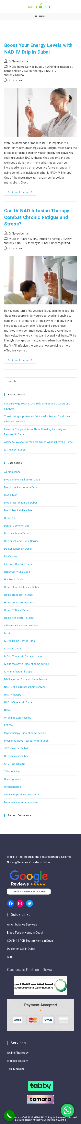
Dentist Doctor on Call (16, 525)
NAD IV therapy (33, 70)
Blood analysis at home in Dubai (22, 479)
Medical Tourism (17, 1060)
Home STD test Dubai (16, 610)
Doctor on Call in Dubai (21, 948)
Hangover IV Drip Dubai (17, 571)
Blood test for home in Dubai (20, 502)
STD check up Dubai (16, 748)
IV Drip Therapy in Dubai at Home (23, 656)
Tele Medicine (16, 1068)
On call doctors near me (17, 717)
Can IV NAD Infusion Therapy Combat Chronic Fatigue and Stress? (36, 217)
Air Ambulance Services (22, 924)
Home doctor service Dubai (19, 602)
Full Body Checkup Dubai (18, 564)
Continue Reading (21, 193)
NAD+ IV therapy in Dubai (32, 243)
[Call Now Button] (9, 1115)
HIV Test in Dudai (14, 579)
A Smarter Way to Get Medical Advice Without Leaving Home (38, 442)
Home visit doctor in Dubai (19, 617)
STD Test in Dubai (14, 763)
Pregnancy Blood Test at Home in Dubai (26, 740)
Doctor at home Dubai (16, 533)
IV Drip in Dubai (18, 238)
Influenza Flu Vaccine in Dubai (21, 625)
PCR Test (9, 725)
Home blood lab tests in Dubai (21, 587)
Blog (10, 956)
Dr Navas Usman (19, 61)
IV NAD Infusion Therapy (45, 238)
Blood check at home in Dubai (21, 487)
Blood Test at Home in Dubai (25, 932)
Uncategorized (60, 243)
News (7, 710)
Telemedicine (11, 771)
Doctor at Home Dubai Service (21, 541)
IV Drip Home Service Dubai (25, 66)
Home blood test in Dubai (18, 594)
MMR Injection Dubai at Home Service (25, 679)
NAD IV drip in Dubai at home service (24, 686)
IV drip (7, 633)
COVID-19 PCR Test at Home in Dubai (30, 940)
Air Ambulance (12, 471)
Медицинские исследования (21, 802)
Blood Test (10, 494)
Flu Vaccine (10, 556)
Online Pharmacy (18, 1052)
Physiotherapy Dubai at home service (25, 733)
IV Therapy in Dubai (15, 449)
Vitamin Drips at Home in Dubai (21, 794)
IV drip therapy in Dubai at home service (26, 663)
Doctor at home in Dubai (18, 548)
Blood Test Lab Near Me (18, 510)
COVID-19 (9, 518)
